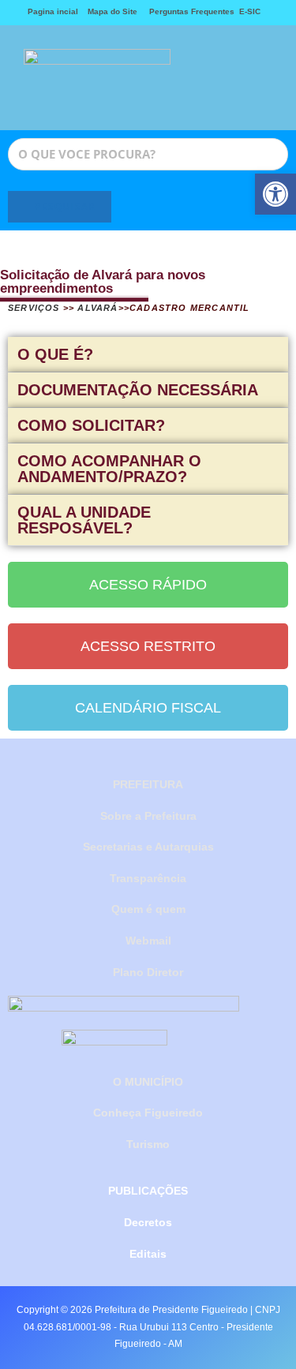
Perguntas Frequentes (188, 11)
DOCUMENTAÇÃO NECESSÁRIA (137, 389)
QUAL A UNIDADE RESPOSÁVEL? (84, 520)
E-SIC (249, 11)
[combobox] (148, 154)
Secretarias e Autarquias (148, 846)
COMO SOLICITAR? (91, 425)
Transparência (148, 878)
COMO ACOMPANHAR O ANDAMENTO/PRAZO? (109, 468)
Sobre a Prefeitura (148, 816)
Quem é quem (148, 909)
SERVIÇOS (34, 307)
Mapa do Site (112, 11)
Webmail (148, 940)
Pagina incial (53, 11)
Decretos (148, 1222)
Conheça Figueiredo (148, 1112)
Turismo (148, 1144)
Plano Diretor (148, 972)
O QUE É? (55, 354)
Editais (148, 1253)
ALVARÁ (97, 307)
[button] (214, 77)
